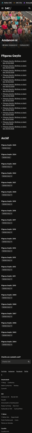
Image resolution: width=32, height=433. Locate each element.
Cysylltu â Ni (5, 431)
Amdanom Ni (5, 397)
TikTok (26, 371)
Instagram (11, 371)
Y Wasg (3, 382)
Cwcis (16, 420)
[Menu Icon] (2, 8)
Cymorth (4, 388)
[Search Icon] (29, 8)
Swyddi (3, 400)
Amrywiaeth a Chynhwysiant (10, 403)
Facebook (19, 371)
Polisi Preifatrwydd (7, 420)
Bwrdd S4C (14, 397)
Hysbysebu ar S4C (6, 409)
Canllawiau (11, 382)
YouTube (4, 371)
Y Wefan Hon (5, 417)
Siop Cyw (16, 406)
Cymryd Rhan (18, 409)
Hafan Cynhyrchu (6, 385)
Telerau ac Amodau (7, 423)
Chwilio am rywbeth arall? (11, 357)
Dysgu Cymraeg (6, 406)
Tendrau (16, 385)
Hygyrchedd (15, 417)
